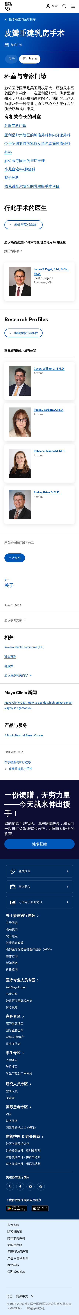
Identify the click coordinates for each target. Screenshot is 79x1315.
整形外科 (11, 177)
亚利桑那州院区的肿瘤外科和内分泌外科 (37, 135)
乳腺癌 (8, 666)
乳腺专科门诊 (15, 125)
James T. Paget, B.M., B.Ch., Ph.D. (51, 271)
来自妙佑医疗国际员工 (19, 542)
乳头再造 (10, 656)
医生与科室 (30, 58)
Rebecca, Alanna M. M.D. (49, 451)
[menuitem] (11, 59)
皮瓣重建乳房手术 (34, 33)
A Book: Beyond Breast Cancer (23, 735)
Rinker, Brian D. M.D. (47, 492)
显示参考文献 (13, 620)
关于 (12, 58)
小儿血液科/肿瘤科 (19, 169)
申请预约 (15, 558)
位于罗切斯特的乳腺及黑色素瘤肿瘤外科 (37, 143)
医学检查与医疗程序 (22, 19)
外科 (8, 152)
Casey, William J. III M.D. (49, 368)
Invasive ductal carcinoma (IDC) (24, 647)
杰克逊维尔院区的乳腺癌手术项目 (32, 186)
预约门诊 (16, 44)
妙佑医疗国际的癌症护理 (24, 160)
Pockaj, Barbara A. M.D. (48, 410)
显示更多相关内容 (16, 675)
